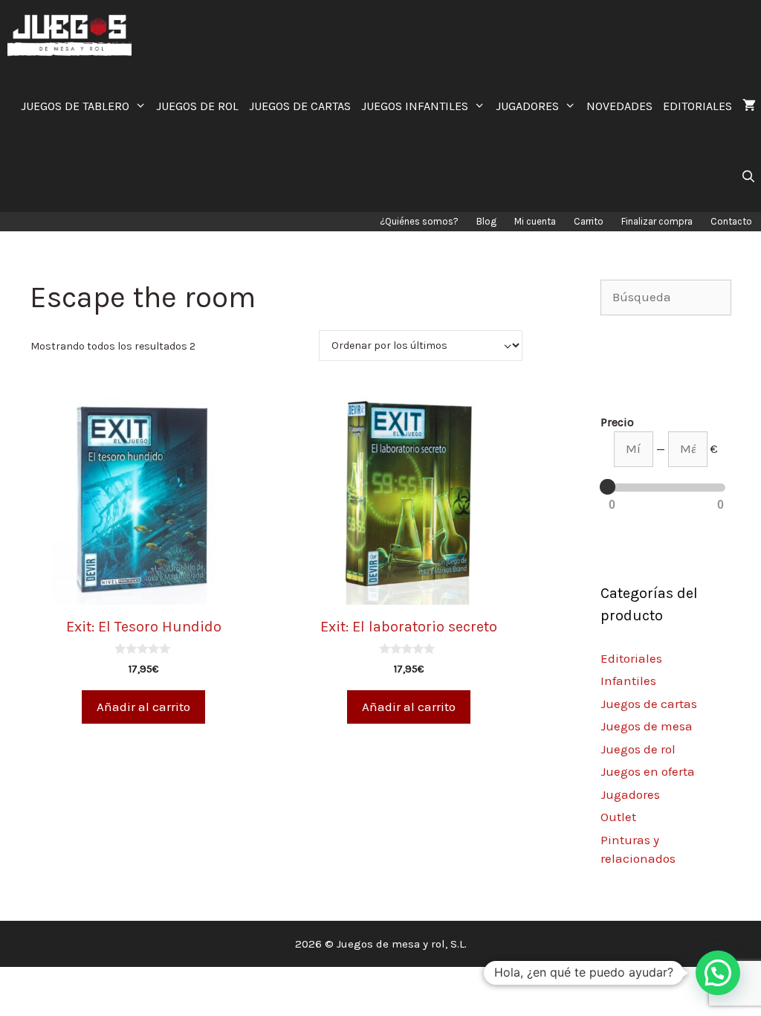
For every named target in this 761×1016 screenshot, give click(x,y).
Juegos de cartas (648, 703)
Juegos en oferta (647, 771)
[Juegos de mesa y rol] (73, 35)
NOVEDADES (619, 106)
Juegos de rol (638, 749)
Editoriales (631, 658)
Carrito (588, 221)
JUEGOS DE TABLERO (75, 106)
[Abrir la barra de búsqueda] (748, 176)
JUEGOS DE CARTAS (300, 106)
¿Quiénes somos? (419, 221)
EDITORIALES (697, 106)
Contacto (731, 221)
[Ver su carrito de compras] (749, 106)
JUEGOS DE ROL (197, 106)
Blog (486, 221)
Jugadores (630, 794)
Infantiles (628, 680)
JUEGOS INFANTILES (414, 106)
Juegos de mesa (646, 725)
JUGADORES (527, 106)
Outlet (618, 816)
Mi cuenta (535, 221)
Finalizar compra (657, 221)
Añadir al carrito (143, 706)
